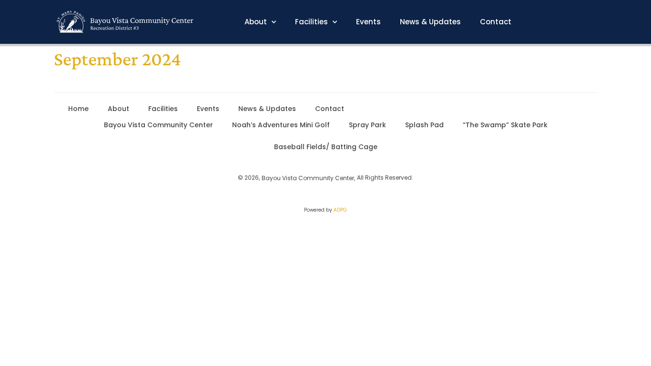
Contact (495, 22)
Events (368, 22)
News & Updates (430, 22)
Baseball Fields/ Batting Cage (325, 147)
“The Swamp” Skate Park (505, 125)
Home (78, 108)
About (255, 22)
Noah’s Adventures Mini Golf (281, 125)
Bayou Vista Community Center (158, 125)
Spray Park (367, 125)
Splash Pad (424, 125)
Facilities (311, 22)
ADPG (340, 210)
